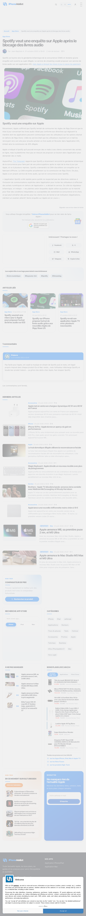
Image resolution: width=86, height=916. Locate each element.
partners (16, 885)
